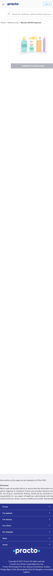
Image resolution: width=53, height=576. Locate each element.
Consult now (15, 564)
